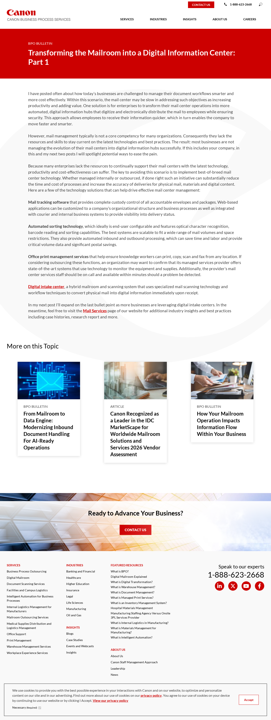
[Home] (17, 5)
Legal (69, 596)
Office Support (16, 634)
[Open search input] (260, 4)
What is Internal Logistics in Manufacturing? (140, 623)
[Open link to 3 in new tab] (259, 586)
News (114, 674)
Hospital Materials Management (132, 608)
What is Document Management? (132, 592)
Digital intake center (46, 286)
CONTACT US (135, 530)
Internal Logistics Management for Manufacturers (29, 609)
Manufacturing (76, 609)
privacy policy (151, 695)
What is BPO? (120, 571)
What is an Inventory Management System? (139, 603)
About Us (117, 656)
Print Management (19, 640)
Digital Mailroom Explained (129, 576)
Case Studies (74, 640)
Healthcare (73, 577)
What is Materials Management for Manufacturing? (133, 630)
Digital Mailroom (18, 577)
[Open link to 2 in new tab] (246, 586)
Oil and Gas (73, 615)
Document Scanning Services (26, 584)
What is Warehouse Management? (133, 587)
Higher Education (77, 584)
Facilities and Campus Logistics (27, 590)
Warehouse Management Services (29, 646)
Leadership (118, 668)
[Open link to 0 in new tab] (219, 586)
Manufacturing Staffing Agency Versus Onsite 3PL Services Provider (140, 615)
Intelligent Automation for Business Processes (30, 598)
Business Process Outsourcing (26, 571)
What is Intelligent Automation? (131, 637)
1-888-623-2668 (241, 4)
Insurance (72, 590)
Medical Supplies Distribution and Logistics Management (29, 626)
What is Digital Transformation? (132, 582)
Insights (71, 652)
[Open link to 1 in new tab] (233, 586)
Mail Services (95, 310)
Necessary (24, 707)
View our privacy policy (110, 700)
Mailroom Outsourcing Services (27, 617)
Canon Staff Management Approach (134, 662)
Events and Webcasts (80, 646)
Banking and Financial (80, 571)
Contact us (201, 5)
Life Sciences (74, 602)
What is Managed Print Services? (132, 597)
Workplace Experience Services (27, 653)
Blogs (69, 633)
